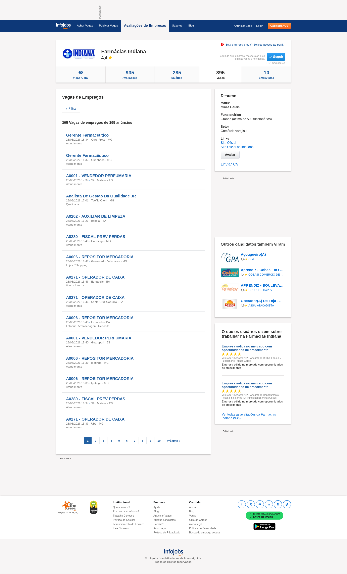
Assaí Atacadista (261, 305)
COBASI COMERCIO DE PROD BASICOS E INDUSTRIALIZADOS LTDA (266, 274)
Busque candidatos (164, 519)
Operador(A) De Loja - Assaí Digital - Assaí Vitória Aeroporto (263, 301)
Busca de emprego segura (204, 532)
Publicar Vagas (108, 25)
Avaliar (230, 154)
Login (259, 25)
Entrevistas (266, 74)
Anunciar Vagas (162, 515)
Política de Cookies (124, 519)
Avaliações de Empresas (145, 25)
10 (159, 440)
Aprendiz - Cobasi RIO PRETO (263, 270)
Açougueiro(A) (253, 254)
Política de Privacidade (166, 532)
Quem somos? (121, 507)
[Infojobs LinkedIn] (269, 504)
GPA (251, 259)
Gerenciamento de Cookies (128, 524)
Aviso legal (159, 528)
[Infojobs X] (251, 504)
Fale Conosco (121, 528)
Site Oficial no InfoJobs (237, 147)
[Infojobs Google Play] (264, 526)
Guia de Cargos (198, 519)
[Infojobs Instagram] (278, 504)
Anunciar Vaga (243, 25)
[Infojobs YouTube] (260, 504)
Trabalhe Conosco (123, 515)
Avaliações (129, 74)
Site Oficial (228, 142)
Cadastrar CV (279, 25)
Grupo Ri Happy (260, 290)
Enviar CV (230, 164)
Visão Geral (81, 77)
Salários (177, 25)
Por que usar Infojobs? (126, 511)
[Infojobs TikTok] (287, 504)
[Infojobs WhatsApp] (264, 515)
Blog (191, 25)
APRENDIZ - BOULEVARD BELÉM (263, 285)
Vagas (220, 74)
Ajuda (156, 507)
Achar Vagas (85, 25)
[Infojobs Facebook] (242, 504)
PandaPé (158, 524)
